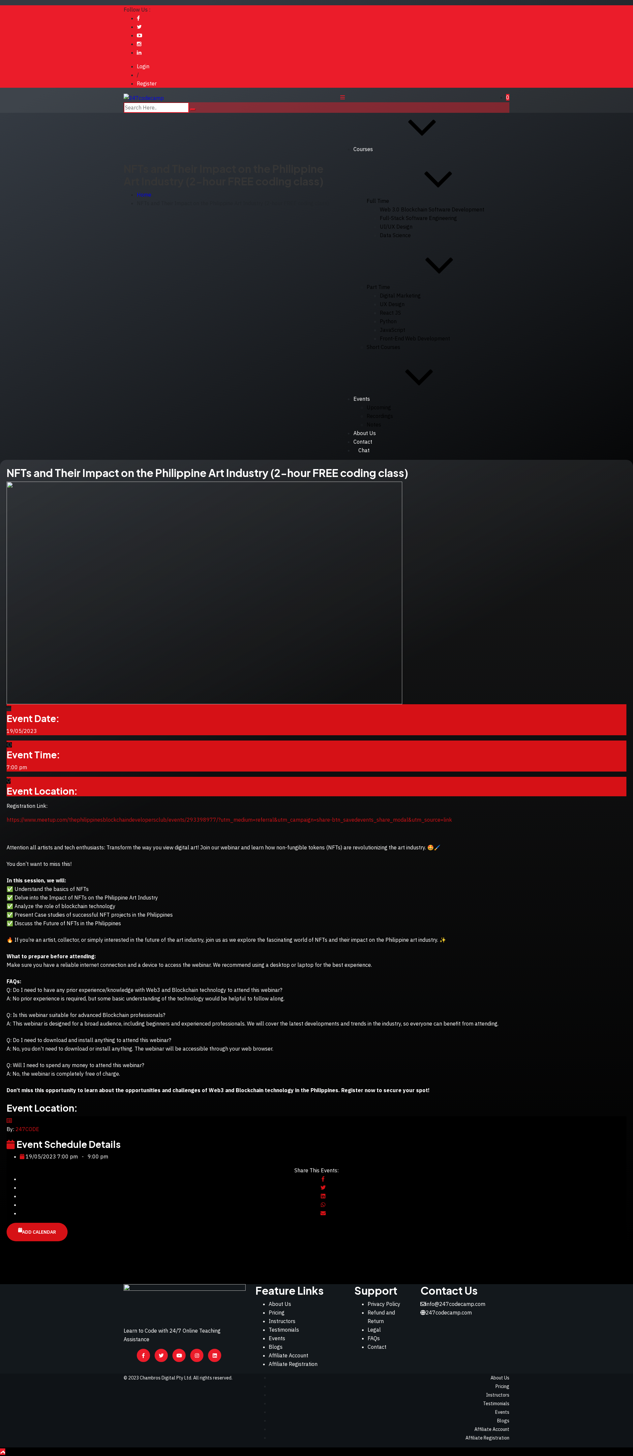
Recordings (380, 416)
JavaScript (392, 330)
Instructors (282, 1321)
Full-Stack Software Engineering (418, 218)
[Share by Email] (323, 1213)
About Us (364, 433)
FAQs (374, 1338)
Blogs (276, 1347)
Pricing (277, 1312)
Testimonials (284, 1329)
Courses (363, 149)
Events (361, 399)
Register (147, 83)
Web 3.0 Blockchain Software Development (432, 209)
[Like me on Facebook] (138, 18)
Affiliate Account (288, 1355)
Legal (374, 1329)
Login (143, 66)
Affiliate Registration (293, 1364)
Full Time (378, 201)
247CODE (27, 1129)
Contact (377, 1347)
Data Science (395, 235)
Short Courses (383, 347)
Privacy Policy (384, 1304)
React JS (390, 312)
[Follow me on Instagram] (139, 44)
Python (388, 321)
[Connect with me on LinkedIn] (139, 52)
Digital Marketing (400, 295)
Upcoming (379, 407)
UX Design (392, 304)
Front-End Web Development (415, 338)
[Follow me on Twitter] (139, 26)
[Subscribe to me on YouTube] (139, 35)
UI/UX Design (396, 226)
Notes (374, 424)
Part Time (378, 287)
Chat (364, 450)
